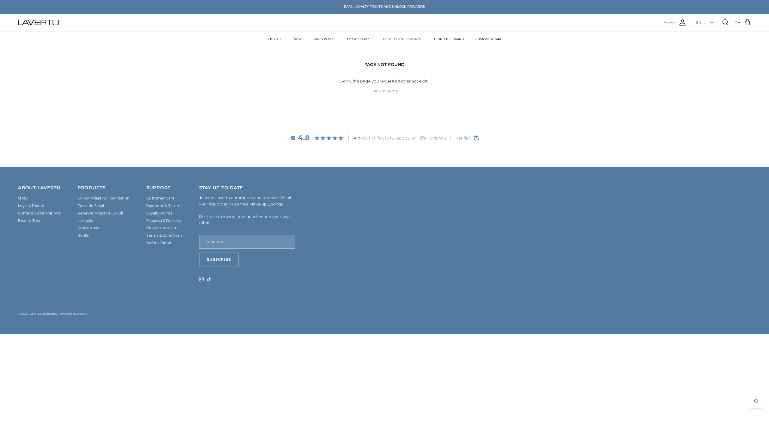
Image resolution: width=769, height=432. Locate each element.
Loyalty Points (31, 205)
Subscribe (219, 259)
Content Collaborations (39, 213)
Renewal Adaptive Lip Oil (100, 213)
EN (701, 22)
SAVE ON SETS (324, 39)
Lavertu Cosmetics (43, 314)
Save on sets (89, 228)
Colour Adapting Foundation (103, 198)
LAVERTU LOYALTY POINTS (401, 39)
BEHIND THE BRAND (448, 39)
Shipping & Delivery (163, 220)
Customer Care (160, 198)
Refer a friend (158, 243)
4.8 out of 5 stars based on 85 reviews (399, 138)
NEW (298, 39)
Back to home (384, 90)
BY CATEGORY (358, 39)
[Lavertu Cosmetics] (38, 22)
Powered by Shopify (73, 314)
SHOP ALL (274, 39)
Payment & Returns (164, 205)
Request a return (162, 228)
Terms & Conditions (164, 235)
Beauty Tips (29, 220)
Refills (83, 235)
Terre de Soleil (91, 205)
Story (23, 198)
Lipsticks (85, 220)
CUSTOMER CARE (489, 39)
